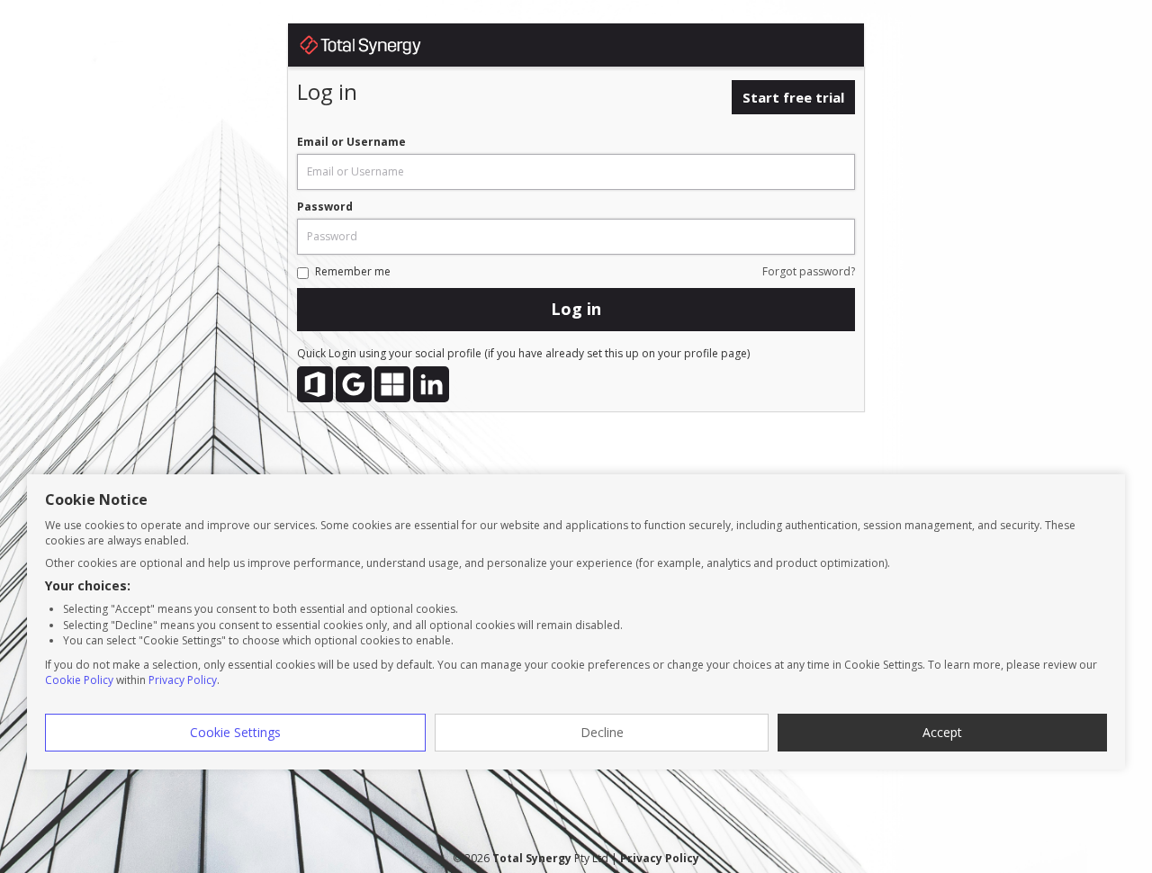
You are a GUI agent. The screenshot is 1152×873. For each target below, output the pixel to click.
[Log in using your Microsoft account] (392, 384)
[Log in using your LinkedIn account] (431, 384)
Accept (942, 732)
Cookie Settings (235, 732)
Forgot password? (808, 271)
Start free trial (793, 97)
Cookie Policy (79, 680)
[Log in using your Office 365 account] (315, 384)
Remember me (353, 271)
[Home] (378, 48)
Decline (602, 732)
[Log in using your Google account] (354, 384)
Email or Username (351, 141)
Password (325, 206)
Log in (576, 309)
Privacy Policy (182, 680)
